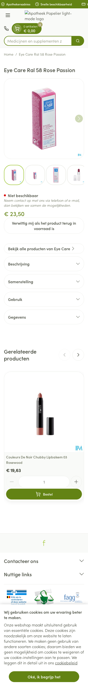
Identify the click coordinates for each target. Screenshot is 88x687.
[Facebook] (44, 543)
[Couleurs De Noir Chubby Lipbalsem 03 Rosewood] (44, 412)
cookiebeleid (66, 662)
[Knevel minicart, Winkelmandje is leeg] (17, 28)
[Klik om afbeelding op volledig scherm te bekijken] (44, 118)
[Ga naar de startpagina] (49, 15)
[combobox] (38, 41)
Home (8, 54)
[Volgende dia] (78, 355)
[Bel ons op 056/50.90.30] (6, 28)
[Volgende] (79, 119)
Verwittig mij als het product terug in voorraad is (44, 225)
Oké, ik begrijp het (44, 676)
